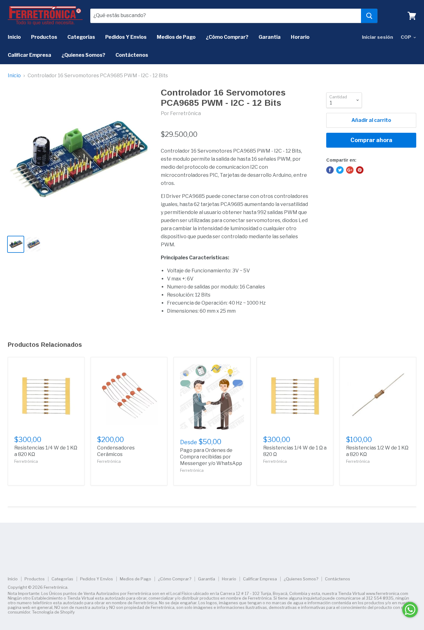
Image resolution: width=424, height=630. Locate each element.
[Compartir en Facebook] (330, 170)
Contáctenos (131, 55)
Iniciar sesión (377, 37)
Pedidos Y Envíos (126, 37)
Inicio (14, 37)
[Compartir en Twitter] (340, 170)
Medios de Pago (176, 37)
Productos (44, 37)
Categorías (81, 37)
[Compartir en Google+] (350, 170)
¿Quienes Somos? (83, 55)
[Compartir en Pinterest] (359, 170)
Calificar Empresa (29, 55)
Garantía (270, 37)
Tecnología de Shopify (53, 612)
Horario (300, 37)
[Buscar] (369, 16)
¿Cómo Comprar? (227, 37)
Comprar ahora (371, 140)
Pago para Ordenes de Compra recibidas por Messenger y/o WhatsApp (211, 456)
